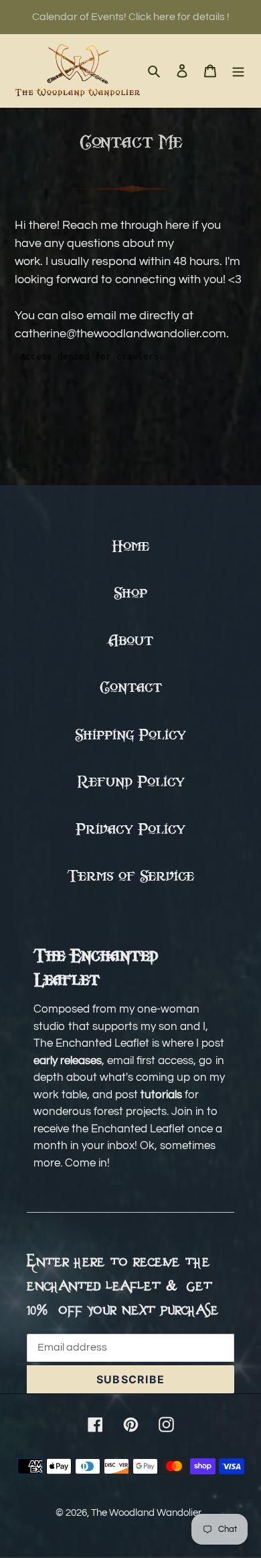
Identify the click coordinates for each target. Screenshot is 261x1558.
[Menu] (238, 70)
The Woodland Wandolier (146, 1513)
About (130, 641)
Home (130, 547)
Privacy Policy (130, 830)
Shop (130, 594)
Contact (131, 688)
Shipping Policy (130, 736)
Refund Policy (131, 782)
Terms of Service (130, 877)
